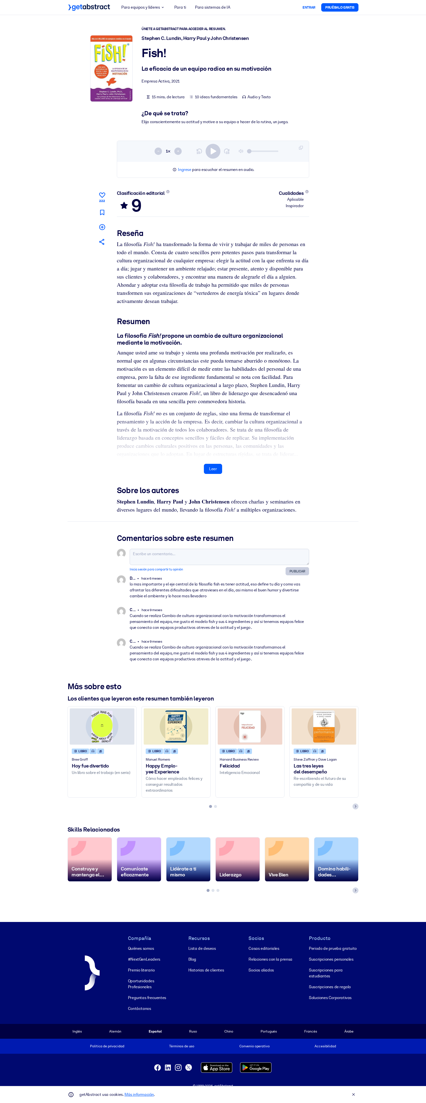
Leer (213, 469)
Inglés (77, 1031)
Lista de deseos (202, 948)
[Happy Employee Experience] (176, 726)
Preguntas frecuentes (147, 997)
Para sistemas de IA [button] (212, 7)
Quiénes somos (141, 948)
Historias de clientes (206, 970)
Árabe (349, 1031)
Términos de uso (181, 1046)
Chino (228, 1031)
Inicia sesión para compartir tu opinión (156, 569)
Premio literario (141, 970)
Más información (139, 1094)
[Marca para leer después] (102, 212)
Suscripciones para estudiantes (326, 973)
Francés (310, 1031)
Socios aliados (261, 970)
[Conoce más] (167, 192)
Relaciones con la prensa (270, 959)
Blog (192, 959)
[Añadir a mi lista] (102, 227)
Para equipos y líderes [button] (140, 7)
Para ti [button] (180, 7)
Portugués (269, 1031)
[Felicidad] (250, 726)
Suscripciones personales (331, 959)
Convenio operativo (254, 1046)
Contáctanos (139, 1008)
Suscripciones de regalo (330, 987)
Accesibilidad (325, 1046)
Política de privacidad (107, 1046)
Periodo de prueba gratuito (333, 948)
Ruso (193, 1031)
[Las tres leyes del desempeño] (324, 726)
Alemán (115, 1031)
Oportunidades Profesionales (141, 984)
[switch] (213, 151)
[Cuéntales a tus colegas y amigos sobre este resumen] (102, 241)
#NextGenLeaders (144, 959)
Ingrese (184, 169)
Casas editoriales (263, 948)
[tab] (210, 806)
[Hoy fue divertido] (102, 726)
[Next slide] (355, 806)
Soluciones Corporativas (330, 997)
